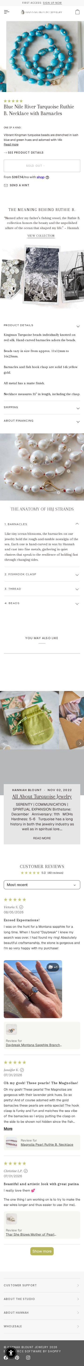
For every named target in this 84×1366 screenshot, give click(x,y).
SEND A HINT (19, 185)
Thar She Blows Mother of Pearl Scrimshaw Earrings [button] (30, 1234)
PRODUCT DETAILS (18, 325)
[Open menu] (11, 12)
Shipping (11, 407)
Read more (11, 144)
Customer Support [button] (20, 1285)
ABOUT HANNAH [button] (16, 1313)
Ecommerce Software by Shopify (32, 1351)
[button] (13, 101)
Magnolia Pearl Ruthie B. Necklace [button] (47, 1144)
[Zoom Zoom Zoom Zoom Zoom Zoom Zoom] (42, 56)
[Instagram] (28, 1358)
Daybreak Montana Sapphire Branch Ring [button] (33, 1045)
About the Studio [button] (19, 1299)
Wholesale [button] (13, 1326)
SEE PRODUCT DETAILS (25, 153)
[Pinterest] (17, 1358)
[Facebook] (6, 1358)
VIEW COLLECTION (41, 235)
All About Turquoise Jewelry (42, 796)
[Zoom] (15, 83)
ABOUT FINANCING (19, 421)
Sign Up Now (52, 3)
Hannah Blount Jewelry (27, 1347)
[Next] (80, 743)
